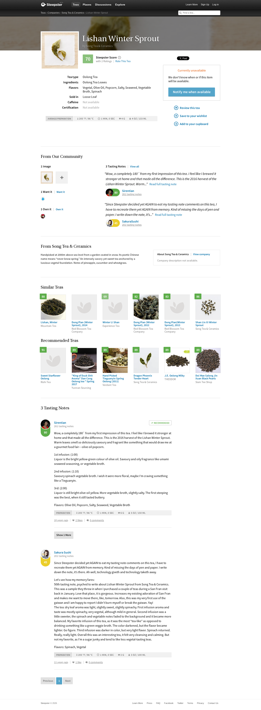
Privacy (200, 703)
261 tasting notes (132, 194)
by (97, 46)
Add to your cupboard (194, 124)
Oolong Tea (90, 77)
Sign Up (205, 4)
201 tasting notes (132, 224)
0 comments (97, 520)
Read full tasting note (163, 184)
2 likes (79, 520)
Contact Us (213, 703)
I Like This (73, 520)
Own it (59, 209)
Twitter (180, 703)
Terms (190, 703)
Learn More (192, 4)
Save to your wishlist (193, 116)
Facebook (168, 703)
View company (201, 254)
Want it (61, 192)
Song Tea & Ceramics (73, 12)
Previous (48, 680)
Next (68, 680)
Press (149, 703)
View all (134, 166)
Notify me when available (192, 92)
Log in (215, 4)
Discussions (103, 4)
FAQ (158, 703)
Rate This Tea (122, 61)
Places (87, 4)
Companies (54, 12)
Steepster (54, 4)
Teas (76, 4)
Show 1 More (63, 535)
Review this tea (190, 108)
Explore (120, 4)
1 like (78, 662)
